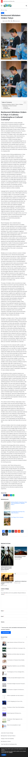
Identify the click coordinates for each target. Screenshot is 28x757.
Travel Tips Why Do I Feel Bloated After (9, 744)
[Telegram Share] (11, 495)
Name (2, 610)
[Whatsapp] (13, 495)
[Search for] (26, 6)
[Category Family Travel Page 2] (7, 577)
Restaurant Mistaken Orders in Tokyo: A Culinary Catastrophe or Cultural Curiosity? (12, 105)
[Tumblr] (13, 531)
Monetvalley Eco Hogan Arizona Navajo (20, 557)
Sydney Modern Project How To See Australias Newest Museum (6, 568)
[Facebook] (3, 531)
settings (10, 752)
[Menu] (1, 6)
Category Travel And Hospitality (7, 738)
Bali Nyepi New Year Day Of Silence (8, 735)
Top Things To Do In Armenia (17, 517)
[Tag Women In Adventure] (21, 576)
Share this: (6, 107)
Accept (4, 754)
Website (2, 621)
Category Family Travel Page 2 (6, 583)
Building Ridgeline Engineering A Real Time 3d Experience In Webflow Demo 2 (19, 503)
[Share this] (4, 495)
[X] (6, 531)
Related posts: (7, 108)
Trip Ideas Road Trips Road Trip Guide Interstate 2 (17, 512)
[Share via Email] (3, 534)
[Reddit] (19, 531)
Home (3, 10)
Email (2, 616)
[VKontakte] (22, 531)
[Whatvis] (7, 6)
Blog (6, 10)
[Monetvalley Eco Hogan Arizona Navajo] (21, 551)
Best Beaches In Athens (6, 741)
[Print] (6, 534)
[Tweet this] (6, 495)
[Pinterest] (16, 531)
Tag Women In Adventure (21, 581)
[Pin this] (9, 495)
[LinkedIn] (9, 531)
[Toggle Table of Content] (24, 102)
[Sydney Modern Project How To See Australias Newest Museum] (7, 556)
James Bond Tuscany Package (7, 732)
